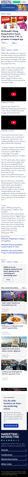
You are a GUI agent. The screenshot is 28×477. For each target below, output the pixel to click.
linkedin (15, 50)
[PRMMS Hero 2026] (14, 7)
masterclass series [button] (9, 459)
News (9, 14)
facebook (9, 50)
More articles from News (13, 288)
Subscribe (16, 2)
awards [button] (4, 450)
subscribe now (11, 426)
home (3, 14)
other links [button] (6, 464)
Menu (24, 2)
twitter (3, 50)
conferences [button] (6, 455)
